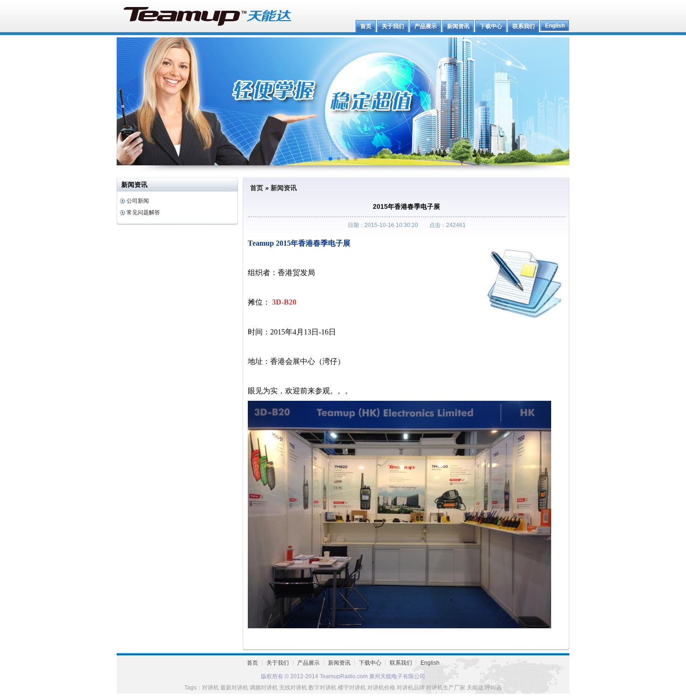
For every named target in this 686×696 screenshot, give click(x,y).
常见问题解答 (143, 212)
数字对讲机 (322, 687)
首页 (256, 188)
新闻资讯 (284, 188)
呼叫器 (493, 687)
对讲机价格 (381, 687)
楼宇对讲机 (352, 687)
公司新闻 (137, 201)
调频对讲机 (264, 687)
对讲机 (210, 687)
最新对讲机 (234, 687)
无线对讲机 (293, 687)
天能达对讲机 (208, 16)
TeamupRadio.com (344, 676)
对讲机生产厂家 (445, 687)
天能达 (475, 687)
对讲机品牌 (411, 687)
